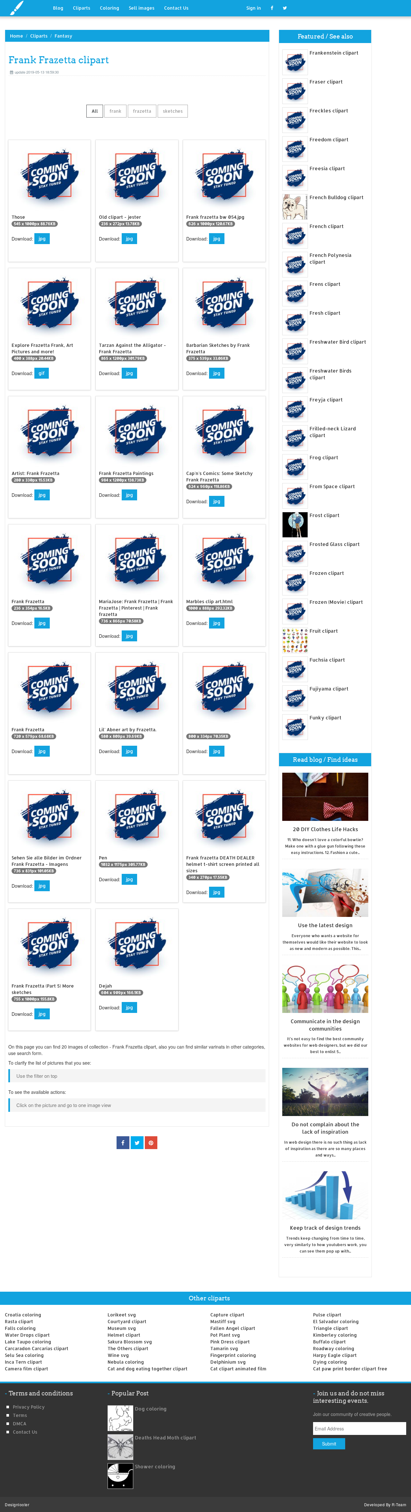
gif (42, 373)
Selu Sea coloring (24, 1355)
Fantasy (63, 36)
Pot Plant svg (225, 1335)
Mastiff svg (222, 1321)
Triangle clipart (330, 1328)
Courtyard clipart (127, 1321)
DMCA (19, 1423)
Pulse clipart (327, 1314)
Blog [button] (58, 8)
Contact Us (176, 8)
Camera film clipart (26, 1368)
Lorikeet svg (122, 1314)
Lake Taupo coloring (28, 1341)
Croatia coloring (23, 1314)
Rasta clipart (19, 1321)
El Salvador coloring (336, 1321)
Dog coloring (151, 1409)
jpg (42, 238)
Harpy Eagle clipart (335, 1355)
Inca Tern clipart (23, 1362)
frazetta (142, 111)
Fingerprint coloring (233, 1355)
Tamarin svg (224, 1348)
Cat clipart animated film (238, 1368)
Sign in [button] (253, 8)
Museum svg (122, 1328)
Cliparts (81, 8)
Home (16, 36)
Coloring (109, 8)
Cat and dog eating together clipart (148, 1368)
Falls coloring (20, 1328)
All (95, 111)
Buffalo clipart (329, 1341)
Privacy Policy (29, 1407)
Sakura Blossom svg (130, 1341)
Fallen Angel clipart (232, 1328)
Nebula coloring (126, 1362)
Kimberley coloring (335, 1335)
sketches (173, 111)
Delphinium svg (228, 1362)
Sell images (141, 8)
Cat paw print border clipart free (350, 1368)
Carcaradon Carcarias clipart (36, 1348)
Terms (20, 1415)
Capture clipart (227, 1314)
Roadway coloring (333, 1348)
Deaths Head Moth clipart (165, 1438)
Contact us (25, 1432)
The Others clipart (128, 1348)
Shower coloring (155, 1467)
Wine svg (118, 1355)
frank (115, 111)
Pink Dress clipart (230, 1341)
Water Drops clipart (27, 1335)
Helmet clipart (124, 1335)
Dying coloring (330, 1362)
